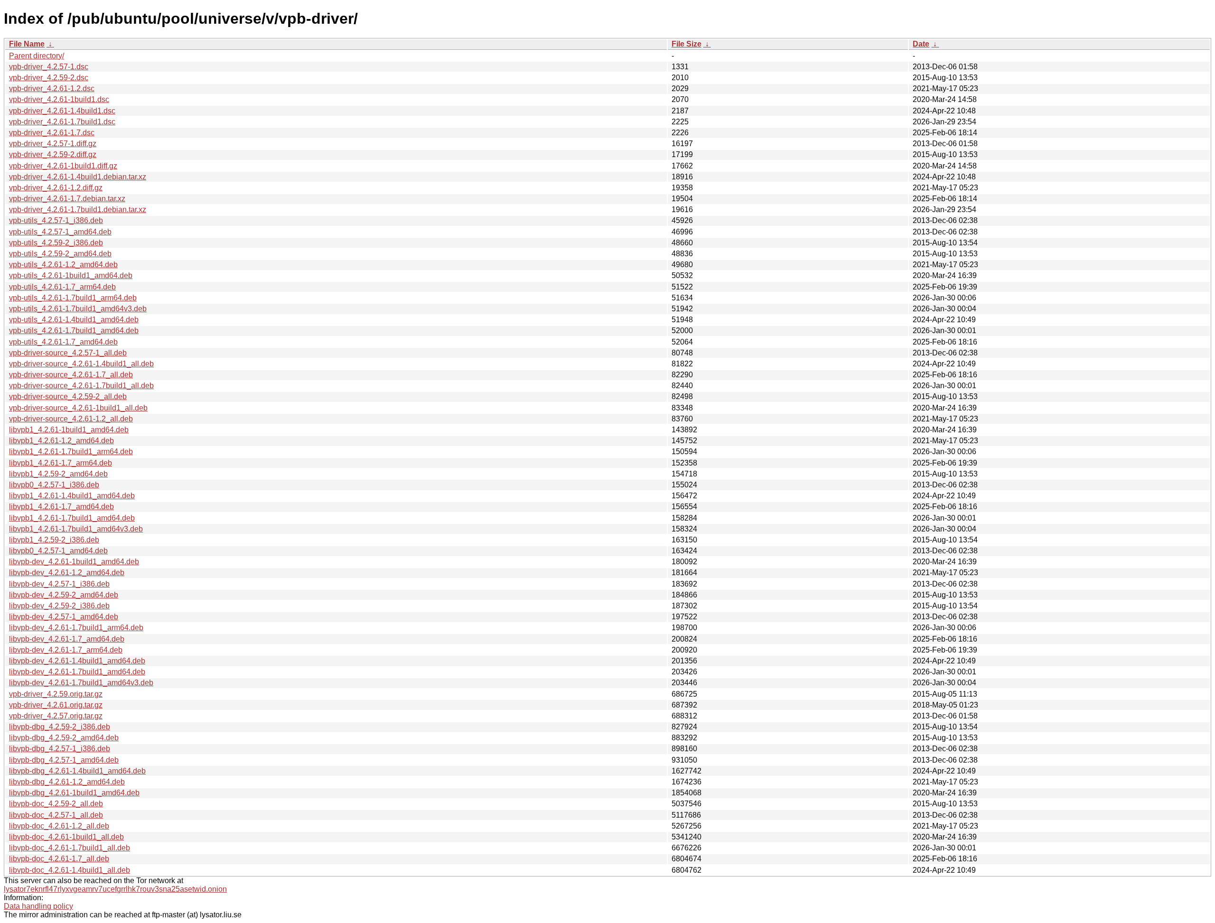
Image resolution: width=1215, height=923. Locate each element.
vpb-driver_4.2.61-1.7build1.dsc (62, 122)
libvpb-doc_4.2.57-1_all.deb (56, 815)
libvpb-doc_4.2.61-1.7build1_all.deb (69, 848)
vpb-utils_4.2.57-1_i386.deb (56, 220)
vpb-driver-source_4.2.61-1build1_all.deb (78, 408)
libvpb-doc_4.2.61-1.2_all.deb (59, 826)
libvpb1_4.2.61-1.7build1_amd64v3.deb (76, 529)
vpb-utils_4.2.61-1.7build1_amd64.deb (74, 330)
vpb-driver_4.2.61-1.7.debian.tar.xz (67, 199)
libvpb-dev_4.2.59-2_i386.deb (59, 606)
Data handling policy (38, 906)
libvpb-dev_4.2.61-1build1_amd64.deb (74, 562)
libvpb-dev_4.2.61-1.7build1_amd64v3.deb (81, 683)
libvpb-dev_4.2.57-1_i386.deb (59, 584)
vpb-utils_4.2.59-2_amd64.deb (60, 254)
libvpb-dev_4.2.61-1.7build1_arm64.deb (76, 628)
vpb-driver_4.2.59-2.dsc (48, 78)
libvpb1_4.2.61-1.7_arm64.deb (60, 463)
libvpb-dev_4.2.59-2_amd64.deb (63, 595)
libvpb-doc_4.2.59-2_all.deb (56, 804)
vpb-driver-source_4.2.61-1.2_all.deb (71, 419)
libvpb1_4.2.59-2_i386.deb (54, 540)
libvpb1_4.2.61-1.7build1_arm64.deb (71, 452)
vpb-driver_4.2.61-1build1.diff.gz (63, 166)
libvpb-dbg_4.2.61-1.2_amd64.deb (67, 782)
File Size (686, 44)
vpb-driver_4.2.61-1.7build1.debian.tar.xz (77, 209)
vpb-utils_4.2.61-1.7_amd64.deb (63, 342)
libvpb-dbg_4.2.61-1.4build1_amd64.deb (77, 771)
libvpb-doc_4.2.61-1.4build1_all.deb (69, 870)
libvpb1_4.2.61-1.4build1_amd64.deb (72, 496)
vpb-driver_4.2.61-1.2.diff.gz (56, 188)
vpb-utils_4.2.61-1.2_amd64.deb (63, 265)
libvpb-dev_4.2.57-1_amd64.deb (63, 617)
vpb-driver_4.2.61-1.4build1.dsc (62, 111)
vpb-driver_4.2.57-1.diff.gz (52, 144)
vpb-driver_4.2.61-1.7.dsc (51, 133)
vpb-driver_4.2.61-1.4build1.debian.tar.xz (77, 177)
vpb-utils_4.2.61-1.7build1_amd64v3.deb (78, 309)
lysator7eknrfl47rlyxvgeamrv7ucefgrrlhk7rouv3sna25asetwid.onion (115, 889)
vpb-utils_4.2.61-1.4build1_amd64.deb (74, 320)
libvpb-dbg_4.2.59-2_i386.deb (59, 727)
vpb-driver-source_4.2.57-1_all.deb (68, 353)
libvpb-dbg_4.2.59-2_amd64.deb (64, 738)
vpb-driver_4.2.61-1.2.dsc (51, 88)
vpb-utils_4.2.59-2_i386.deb (56, 243)
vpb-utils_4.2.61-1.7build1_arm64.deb (73, 298)
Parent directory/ (36, 56)
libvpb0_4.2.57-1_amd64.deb (58, 551)
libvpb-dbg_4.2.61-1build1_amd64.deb (74, 793)
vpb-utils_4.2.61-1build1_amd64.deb (70, 275)
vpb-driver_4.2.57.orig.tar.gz (56, 716)
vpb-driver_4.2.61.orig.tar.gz (56, 705)
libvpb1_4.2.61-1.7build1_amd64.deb (72, 518)
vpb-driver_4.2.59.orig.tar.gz (56, 694)
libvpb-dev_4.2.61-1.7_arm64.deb (65, 650)
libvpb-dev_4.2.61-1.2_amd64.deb (66, 573)
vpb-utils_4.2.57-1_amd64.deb (60, 232)
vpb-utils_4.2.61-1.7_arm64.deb (62, 287)
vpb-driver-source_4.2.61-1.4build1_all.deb (81, 364)
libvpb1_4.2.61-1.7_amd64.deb (61, 507)
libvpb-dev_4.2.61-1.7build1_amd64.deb (77, 672)
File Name (27, 44)
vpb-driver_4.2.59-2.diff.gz (52, 154)
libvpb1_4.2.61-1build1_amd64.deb (69, 430)
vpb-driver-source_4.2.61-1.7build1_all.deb (81, 386)
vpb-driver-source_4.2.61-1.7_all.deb (71, 375)
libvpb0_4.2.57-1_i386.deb (54, 485)
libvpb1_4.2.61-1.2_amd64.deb (61, 441)
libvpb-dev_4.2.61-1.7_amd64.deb (66, 639)
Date (921, 44)
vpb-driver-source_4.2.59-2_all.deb (68, 396)
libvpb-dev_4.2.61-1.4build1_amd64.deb (77, 661)
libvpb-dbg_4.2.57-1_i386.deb (59, 749)
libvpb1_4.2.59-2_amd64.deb (58, 474)
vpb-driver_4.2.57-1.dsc (48, 67)
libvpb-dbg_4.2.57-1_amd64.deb (64, 760)
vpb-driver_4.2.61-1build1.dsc (59, 99)
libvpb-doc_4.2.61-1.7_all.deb (59, 859)
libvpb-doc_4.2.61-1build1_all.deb (66, 837)
